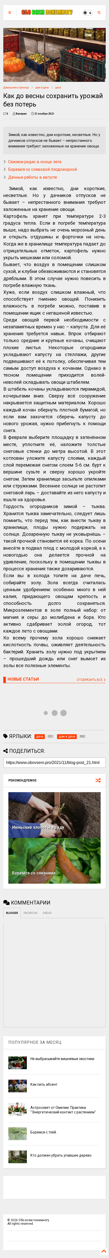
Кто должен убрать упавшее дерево (61, 1155)
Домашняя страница (16, 87)
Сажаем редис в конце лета (34, 161)
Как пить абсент (44, 1084)
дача (58, 87)
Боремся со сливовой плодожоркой (42, 169)
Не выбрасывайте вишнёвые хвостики (62, 1059)
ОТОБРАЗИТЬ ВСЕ (90, 680)
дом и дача (42, 87)
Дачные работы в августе (32, 177)
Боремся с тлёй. (43, 1132)
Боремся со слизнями (34, 873)
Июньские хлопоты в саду (38, 827)
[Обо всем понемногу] (47, 13)
